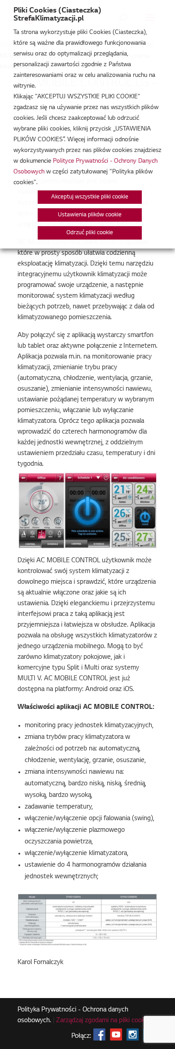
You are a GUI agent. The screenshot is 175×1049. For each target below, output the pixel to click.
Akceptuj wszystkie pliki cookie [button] (89, 197)
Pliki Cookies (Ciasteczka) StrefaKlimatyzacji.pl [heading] (57, 15)
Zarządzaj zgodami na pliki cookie (103, 1020)
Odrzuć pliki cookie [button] (89, 233)
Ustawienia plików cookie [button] (90, 215)
